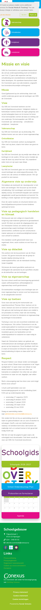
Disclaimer (7, 568)
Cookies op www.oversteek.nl (15, 565)
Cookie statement (20, 596)
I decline (24, 15)
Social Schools (25, 604)
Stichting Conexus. (13, 582)
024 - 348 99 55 (12, 540)
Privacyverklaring (10, 558)
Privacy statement (20, 592)
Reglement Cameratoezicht (14, 563)
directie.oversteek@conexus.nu (17, 543)
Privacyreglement (10, 560)
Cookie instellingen (20, 599)
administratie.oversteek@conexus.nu (18, 414)
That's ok (33, 15)
